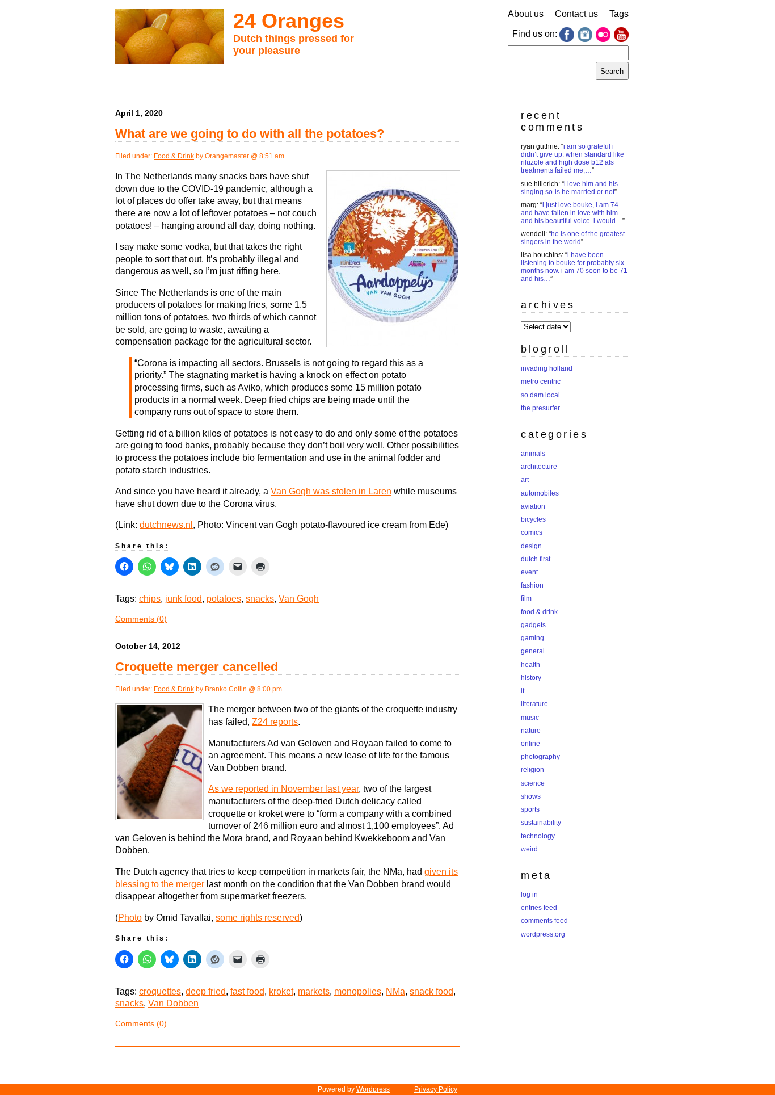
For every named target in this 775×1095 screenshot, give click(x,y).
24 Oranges (288, 20)
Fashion (532, 585)
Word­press (373, 1089)
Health (530, 665)
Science (533, 783)
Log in (529, 895)
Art (525, 480)
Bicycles (533, 519)
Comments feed (544, 921)
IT (522, 691)
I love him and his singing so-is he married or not (569, 188)
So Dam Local (540, 395)
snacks (260, 598)
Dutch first (535, 559)
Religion (532, 770)
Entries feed (539, 908)
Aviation (533, 506)
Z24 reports (275, 722)
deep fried (206, 991)
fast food (247, 991)
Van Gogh (299, 598)
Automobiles (540, 493)
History (531, 678)
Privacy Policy (435, 1089)
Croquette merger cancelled (196, 667)
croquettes (160, 991)
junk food (183, 598)
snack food (431, 991)
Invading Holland (546, 368)
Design (531, 546)
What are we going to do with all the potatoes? (249, 134)
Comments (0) (141, 618)
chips (150, 598)
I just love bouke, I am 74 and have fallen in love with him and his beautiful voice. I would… (571, 213)
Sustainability (541, 823)
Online (530, 744)
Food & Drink (174, 156)
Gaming (532, 638)
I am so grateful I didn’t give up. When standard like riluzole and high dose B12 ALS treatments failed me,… (572, 158)
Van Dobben (173, 1003)
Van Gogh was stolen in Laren (331, 491)
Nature (531, 731)
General (533, 651)
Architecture (539, 467)
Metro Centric (541, 381)
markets (314, 991)
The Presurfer (540, 408)
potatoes (224, 598)
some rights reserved (258, 917)
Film (526, 598)
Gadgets (533, 625)
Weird (529, 849)
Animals (533, 454)
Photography (540, 757)
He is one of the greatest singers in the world (573, 238)
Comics (531, 532)
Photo (130, 917)
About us (526, 14)
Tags (619, 14)
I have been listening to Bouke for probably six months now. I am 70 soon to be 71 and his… (574, 267)
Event (529, 572)
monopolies (357, 991)
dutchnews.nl (166, 525)
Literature (534, 704)
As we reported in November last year (283, 789)
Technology (538, 836)
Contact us (576, 14)
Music (530, 717)
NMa (395, 991)
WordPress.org (543, 934)
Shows (531, 796)
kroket (281, 991)
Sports (530, 809)
